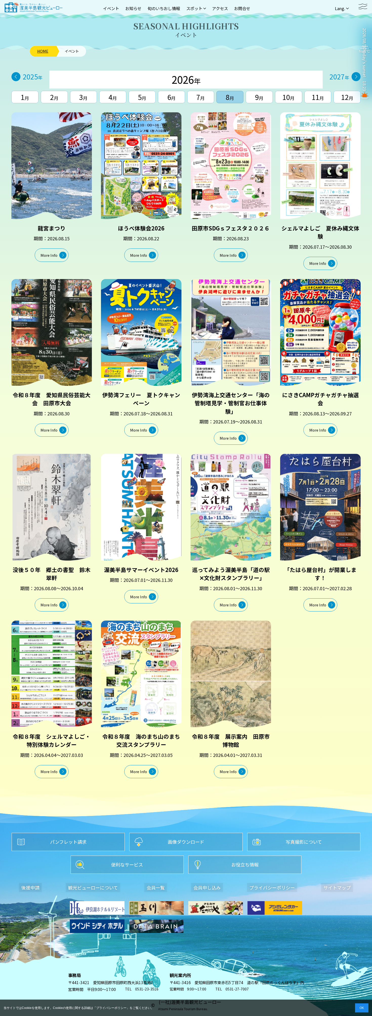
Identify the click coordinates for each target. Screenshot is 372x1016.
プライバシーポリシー (111, 1008)
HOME (42, 51)
